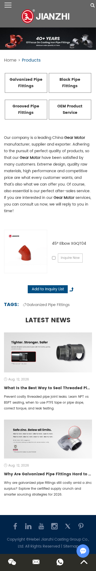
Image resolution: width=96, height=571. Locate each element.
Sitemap (70, 546)
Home (10, 60)
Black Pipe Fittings (69, 83)
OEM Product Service (69, 109)
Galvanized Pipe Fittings (26, 83)
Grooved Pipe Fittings (26, 109)
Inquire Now (70, 257)
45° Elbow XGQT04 (69, 243)
